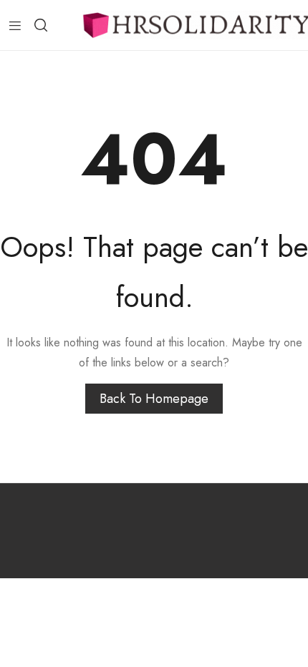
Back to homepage (154, 398)
